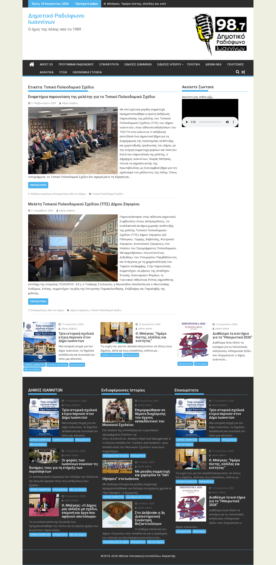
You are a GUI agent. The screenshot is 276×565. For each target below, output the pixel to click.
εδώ (209, 97)
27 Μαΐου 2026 (145, 462)
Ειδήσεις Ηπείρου (169, 64)
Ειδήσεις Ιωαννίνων (138, 64)
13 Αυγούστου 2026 (226, 324)
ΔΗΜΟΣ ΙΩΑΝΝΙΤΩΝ (34, 364)
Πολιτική (193, 64)
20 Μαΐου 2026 (145, 503)
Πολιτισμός (235, 64)
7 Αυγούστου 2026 (74, 451)
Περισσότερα (38, 185)
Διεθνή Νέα (213, 64)
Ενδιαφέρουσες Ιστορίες (115, 455)
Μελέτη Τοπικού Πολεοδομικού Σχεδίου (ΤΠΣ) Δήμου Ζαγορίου (84, 204)
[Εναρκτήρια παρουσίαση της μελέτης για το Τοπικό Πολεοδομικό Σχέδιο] (73, 109)
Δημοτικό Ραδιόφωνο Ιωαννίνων (56, 18)
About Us (46, 64)
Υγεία (63, 72)
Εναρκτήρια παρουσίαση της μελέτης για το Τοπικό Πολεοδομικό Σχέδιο (91, 96)
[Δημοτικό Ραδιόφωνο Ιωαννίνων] (32, 64)
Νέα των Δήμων (78, 193)
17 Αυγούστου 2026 (72, 324)
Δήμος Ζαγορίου (79, 310)
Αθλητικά (47, 72)
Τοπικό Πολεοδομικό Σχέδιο (107, 193)
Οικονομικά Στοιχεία (87, 72)
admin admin (145, 328)
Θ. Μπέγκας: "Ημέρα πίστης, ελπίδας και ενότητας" (139, 3)
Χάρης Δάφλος (70, 103)
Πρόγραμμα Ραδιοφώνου (76, 64)
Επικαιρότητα (109, 64)
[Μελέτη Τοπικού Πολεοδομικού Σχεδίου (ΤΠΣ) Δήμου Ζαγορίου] (73, 217)
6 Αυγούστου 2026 (74, 496)
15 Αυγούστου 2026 (149, 324)
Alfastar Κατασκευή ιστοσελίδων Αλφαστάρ (147, 556)
